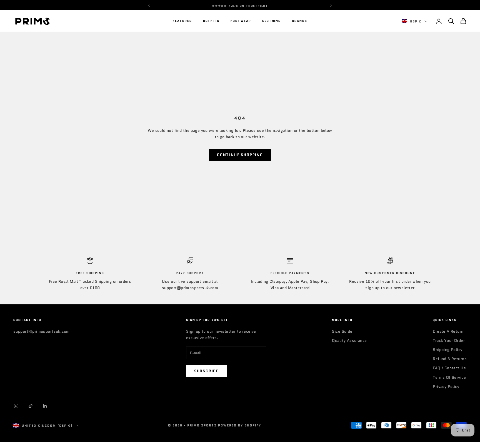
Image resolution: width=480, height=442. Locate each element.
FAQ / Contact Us (449, 368)
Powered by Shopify (239, 425)
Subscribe (206, 371)
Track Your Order (449, 340)
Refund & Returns (450, 359)
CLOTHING (271, 21)
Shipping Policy (447, 349)
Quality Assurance (349, 340)
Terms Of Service (449, 377)
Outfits (211, 21)
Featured (182, 21)
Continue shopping (240, 155)
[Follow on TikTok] (30, 406)
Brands (299, 21)
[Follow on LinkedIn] (45, 406)
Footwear (241, 21)
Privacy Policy (446, 386)
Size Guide (342, 331)
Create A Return (448, 331)
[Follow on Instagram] (16, 406)
